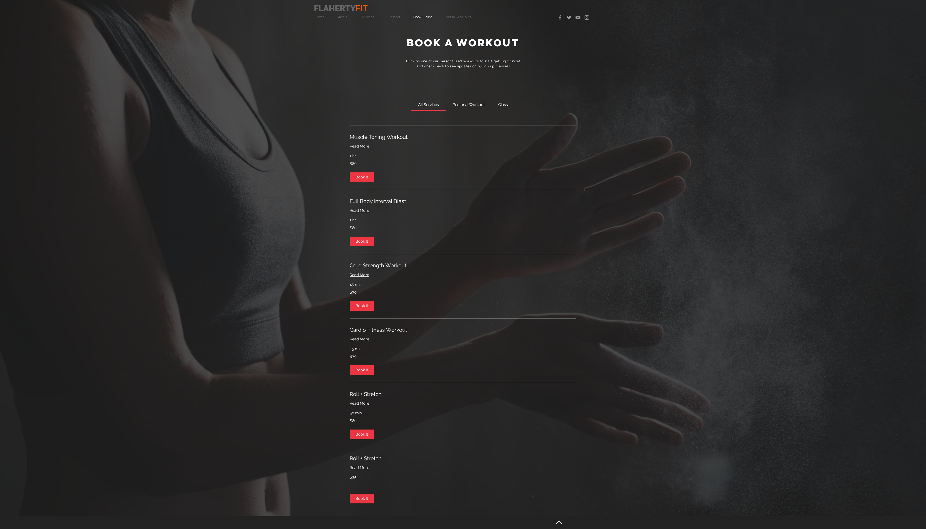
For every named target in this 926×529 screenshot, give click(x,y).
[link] (428, 104)
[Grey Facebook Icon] (560, 17)
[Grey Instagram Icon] (587, 17)
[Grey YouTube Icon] (578, 17)
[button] (362, 177)
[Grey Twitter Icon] (569, 17)
